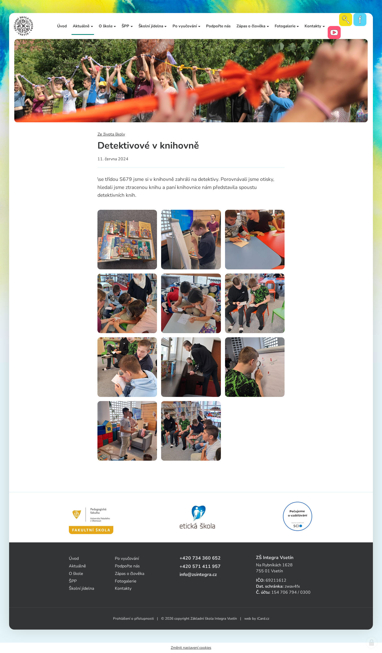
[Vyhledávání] (345, 19)
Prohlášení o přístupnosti (133, 618)
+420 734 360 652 (200, 558)
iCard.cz (263, 618)
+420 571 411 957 (200, 566)
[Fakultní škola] (91, 517)
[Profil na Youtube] (334, 32)
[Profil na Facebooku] (359, 19)
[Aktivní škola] (297, 516)
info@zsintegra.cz (198, 574)
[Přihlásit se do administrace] (371, 642)
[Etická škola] (198, 517)
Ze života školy (111, 134)
